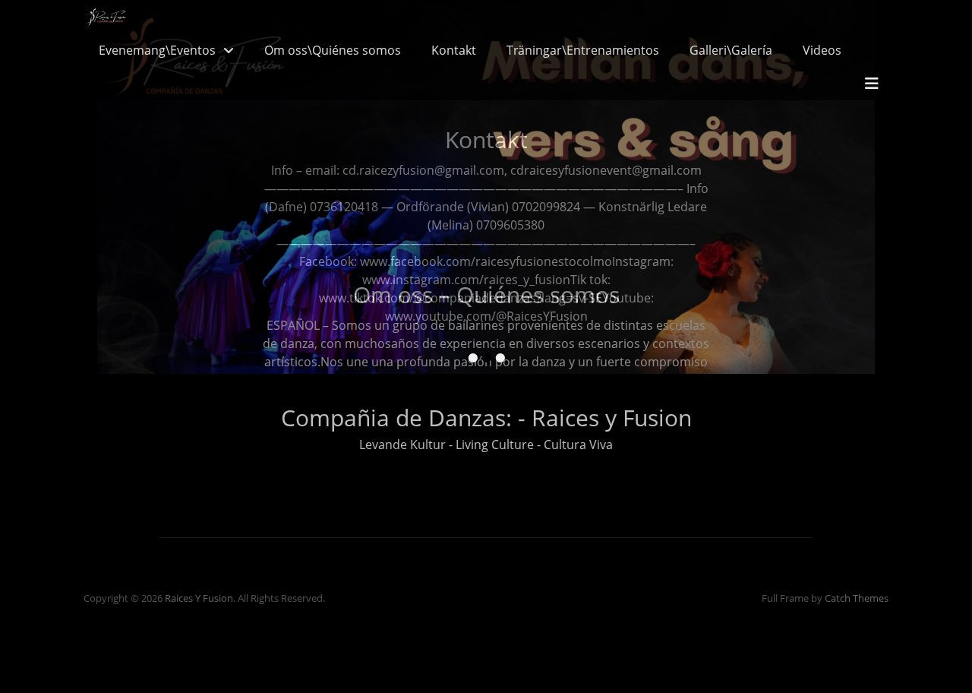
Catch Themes (856, 598)
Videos (822, 50)
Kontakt (453, 50)
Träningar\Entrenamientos (583, 50)
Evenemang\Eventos (157, 50)
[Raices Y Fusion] (106, 16)
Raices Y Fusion (199, 598)
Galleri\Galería (731, 50)
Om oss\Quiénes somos (332, 50)
